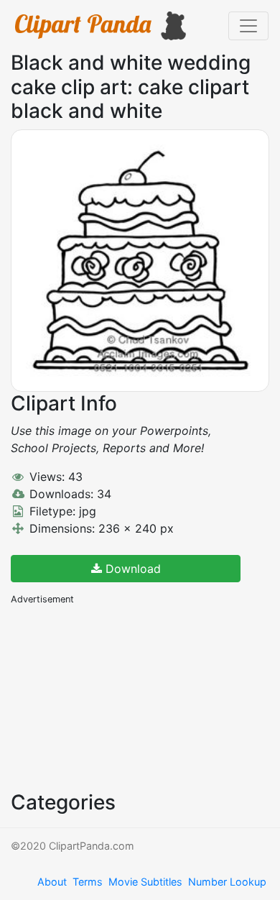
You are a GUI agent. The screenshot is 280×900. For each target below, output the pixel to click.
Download (131, 568)
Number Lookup (227, 882)
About (52, 882)
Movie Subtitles (145, 882)
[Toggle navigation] (248, 26)
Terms (88, 882)
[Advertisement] (118, 696)
